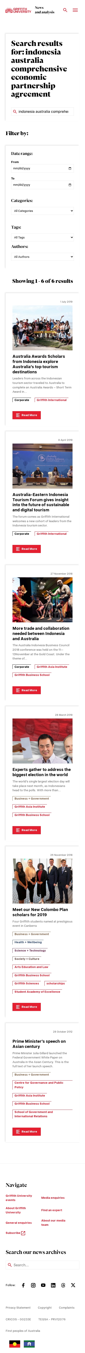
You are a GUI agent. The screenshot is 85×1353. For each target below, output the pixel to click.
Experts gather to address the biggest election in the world (41, 772)
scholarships (55, 983)
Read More (29, 415)
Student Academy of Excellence (37, 991)
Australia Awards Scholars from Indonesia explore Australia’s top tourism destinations (38, 364)
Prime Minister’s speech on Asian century (39, 1044)
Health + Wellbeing (28, 942)
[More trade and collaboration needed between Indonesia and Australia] (42, 599)
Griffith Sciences (27, 983)
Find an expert (51, 1210)
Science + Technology (30, 950)
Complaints (67, 1307)
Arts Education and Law (31, 967)
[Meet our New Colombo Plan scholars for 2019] (42, 881)
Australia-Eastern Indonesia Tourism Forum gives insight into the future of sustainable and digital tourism (40, 502)
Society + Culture (27, 959)
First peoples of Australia (23, 1331)
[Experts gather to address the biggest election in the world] (42, 741)
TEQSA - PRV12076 (52, 1319)
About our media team (53, 1223)
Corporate (22, 400)
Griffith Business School (32, 675)
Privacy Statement (18, 1307)
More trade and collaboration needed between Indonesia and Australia (40, 633)
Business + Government (32, 798)
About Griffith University (16, 1210)
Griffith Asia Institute (52, 667)
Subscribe (13, 1233)
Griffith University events (19, 1198)
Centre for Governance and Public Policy (39, 1085)
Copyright (45, 1307)
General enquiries (19, 1222)
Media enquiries (53, 1197)
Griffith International (52, 400)
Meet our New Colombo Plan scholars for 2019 (40, 912)
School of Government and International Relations (34, 1114)
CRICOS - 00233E (18, 1319)
